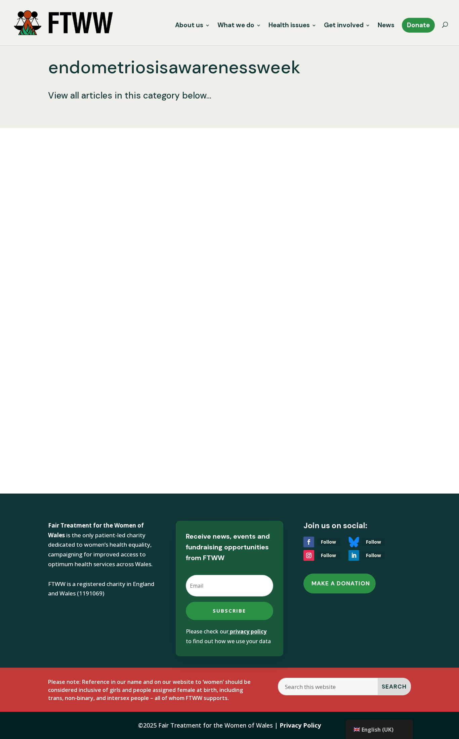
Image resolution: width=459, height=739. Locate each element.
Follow (328, 542)
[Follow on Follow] (308, 542)
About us (189, 26)
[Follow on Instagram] (308, 555)
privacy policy (248, 631)
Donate (418, 25)
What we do (235, 26)
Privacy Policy (300, 725)
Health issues (289, 26)
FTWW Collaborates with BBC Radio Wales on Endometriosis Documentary (216, 399)
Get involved (344, 26)
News (386, 26)
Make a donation (340, 583)
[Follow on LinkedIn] (353, 555)
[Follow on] (353, 542)
